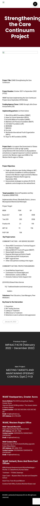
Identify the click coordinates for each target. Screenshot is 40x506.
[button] (35, 4)
